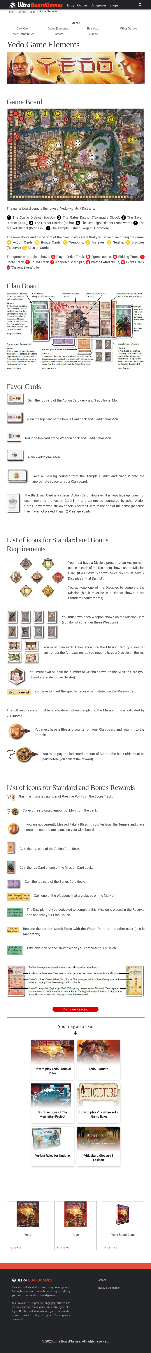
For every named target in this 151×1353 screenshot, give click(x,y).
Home (10, 11)
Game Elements (58, 28)
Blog (70, 5)
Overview (22, 28)
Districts (57, 34)
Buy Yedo (93, 28)
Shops (113, 5)
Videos (93, 34)
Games (82, 5)
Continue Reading (76, 1009)
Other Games (128, 28)
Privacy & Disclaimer (108, 1287)
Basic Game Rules (22, 34)
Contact (101, 1280)
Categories (98, 5)
